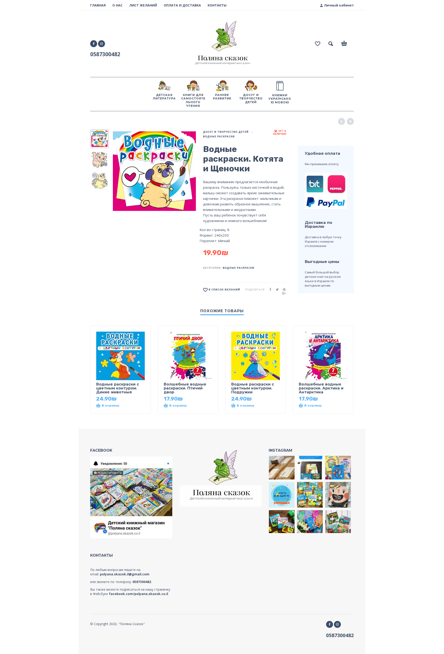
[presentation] (120, 171)
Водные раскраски (219, 136)
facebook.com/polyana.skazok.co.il (138, 594)
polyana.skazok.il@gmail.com (124, 574)
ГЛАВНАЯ (98, 5)
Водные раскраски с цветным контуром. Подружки (252, 388)
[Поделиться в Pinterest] (282, 289)
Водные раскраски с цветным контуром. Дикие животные (117, 388)
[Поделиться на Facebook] (268, 289)
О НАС (117, 5)
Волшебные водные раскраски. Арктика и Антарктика (321, 388)
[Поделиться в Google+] (282, 293)
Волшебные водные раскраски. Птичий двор (185, 388)
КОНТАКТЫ (217, 5)
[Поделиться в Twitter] (275, 289)
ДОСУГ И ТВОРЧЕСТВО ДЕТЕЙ (226, 131)
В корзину (110, 405)
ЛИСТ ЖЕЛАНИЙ (143, 5)
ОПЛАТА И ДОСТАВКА (182, 5)
